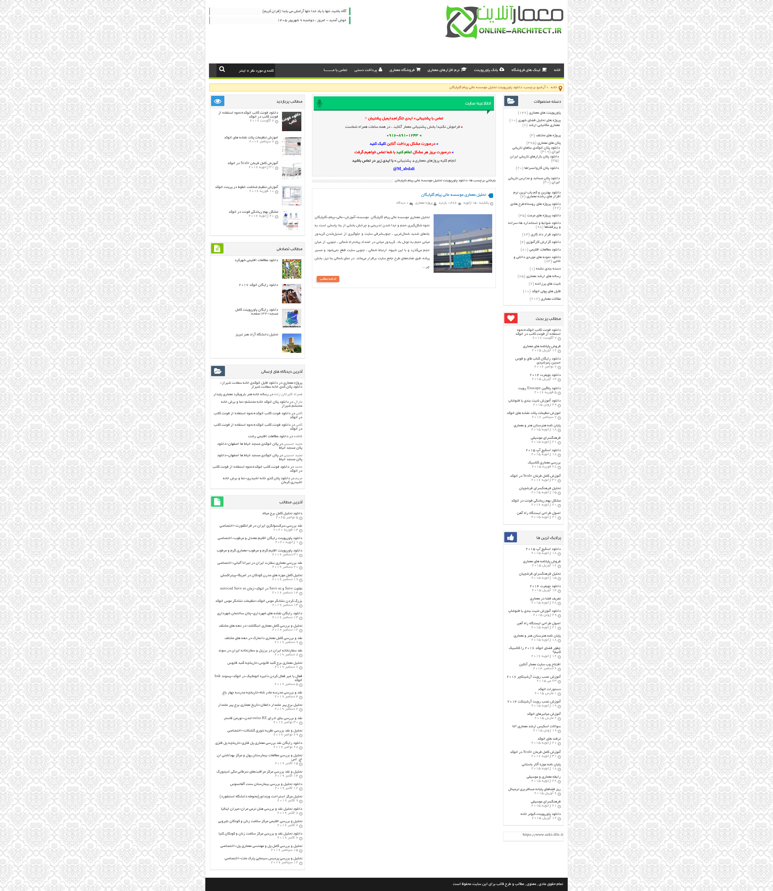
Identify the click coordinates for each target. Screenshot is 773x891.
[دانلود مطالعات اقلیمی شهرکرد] (291, 278)
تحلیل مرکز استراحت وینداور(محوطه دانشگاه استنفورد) (261, 797)
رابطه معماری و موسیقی (544, 777)
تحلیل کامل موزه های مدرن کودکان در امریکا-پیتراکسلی (261, 575)
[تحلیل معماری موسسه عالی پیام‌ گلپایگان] (463, 272)
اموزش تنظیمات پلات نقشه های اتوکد (534, 413)
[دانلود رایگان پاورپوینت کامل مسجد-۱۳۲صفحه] (291, 327)
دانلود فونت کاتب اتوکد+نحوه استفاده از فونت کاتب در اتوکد (538, 332)
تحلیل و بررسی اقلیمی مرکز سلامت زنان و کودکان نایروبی (260, 821)
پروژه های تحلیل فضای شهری (539, 120)
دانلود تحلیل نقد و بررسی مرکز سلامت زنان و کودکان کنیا (260, 834)
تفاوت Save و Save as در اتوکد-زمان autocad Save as (261, 589)
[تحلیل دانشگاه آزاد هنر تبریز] (291, 352)
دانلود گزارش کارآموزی (543, 242)
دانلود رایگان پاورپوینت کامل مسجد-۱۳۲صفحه (256, 312)
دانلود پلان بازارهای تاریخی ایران (534, 157)
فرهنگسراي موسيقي (546, 438)
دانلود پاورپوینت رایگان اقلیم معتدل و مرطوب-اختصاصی (260, 538)
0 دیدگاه (402, 203)
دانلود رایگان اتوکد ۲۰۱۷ (258, 285)
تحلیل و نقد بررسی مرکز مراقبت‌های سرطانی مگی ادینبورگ (259, 772)
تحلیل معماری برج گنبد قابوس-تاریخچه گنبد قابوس (264, 663)
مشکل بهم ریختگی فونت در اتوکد (536, 501)
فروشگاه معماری (402, 70)
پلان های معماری (549, 143)
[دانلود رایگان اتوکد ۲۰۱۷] (291, 303)
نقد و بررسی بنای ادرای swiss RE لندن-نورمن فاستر (263, 718)
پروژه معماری (424, 203)
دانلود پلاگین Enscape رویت (539, 388)
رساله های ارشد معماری (543, 276)
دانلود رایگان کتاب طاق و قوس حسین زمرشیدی (538, 361)
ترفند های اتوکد (549, 739)
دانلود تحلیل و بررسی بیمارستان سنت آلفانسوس (266, 784)
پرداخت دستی (365, 70)
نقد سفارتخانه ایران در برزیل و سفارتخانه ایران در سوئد (260, 651)
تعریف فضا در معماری (545, 599)
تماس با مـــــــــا (335, 70)
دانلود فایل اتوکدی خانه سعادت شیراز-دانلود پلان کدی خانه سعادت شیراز (261, 385)
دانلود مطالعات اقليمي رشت (268, 436)
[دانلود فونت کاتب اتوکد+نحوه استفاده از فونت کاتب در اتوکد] (291, 130)
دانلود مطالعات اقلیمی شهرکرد (256, 260)
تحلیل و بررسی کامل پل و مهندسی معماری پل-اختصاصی (261, 846)
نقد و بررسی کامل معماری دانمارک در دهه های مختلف (263, 638)
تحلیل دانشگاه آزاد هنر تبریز (257, 335)
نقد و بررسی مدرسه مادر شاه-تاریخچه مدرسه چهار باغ (262, 693)
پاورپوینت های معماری (545, 113)
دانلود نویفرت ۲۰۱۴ (545, 375)
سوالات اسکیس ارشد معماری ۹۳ (536, 726)
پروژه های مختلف (548, 135)
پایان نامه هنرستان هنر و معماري (537, 426)
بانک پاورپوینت (486, 70)
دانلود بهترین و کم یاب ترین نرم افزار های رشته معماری (537, 195)
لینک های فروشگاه (526, 70)
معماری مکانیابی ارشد (544, 125)
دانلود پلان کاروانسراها (541, 168)
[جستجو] (222, 69)
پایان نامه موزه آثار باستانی (541, 765)
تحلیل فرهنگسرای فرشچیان (540, 488)
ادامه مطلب (328, 279)
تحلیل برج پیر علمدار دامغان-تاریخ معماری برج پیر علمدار (260, 705)
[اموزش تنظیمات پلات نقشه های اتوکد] (291, 155)
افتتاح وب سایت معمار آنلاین (540, 665)
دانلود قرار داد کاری (546, 235)
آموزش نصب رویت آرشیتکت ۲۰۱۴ (534, 702)
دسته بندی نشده (548, 269)
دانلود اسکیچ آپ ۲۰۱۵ (543, 450)
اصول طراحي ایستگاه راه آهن (539, 513)
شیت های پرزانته (548, 284)
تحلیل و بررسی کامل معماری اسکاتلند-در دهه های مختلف (260, 626)
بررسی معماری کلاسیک (544, 463)
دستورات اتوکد (549, 689)
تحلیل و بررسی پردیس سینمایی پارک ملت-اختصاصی (263, 858)
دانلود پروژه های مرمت (544, 216)
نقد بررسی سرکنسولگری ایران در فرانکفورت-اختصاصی (261, 526)
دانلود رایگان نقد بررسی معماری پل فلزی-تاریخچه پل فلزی (258, 743)
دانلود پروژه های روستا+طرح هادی (535, 204)
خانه (557, 70)
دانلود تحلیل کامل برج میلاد (282, 513)
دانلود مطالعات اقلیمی (545, 250)
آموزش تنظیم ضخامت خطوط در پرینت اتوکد (246, 187)
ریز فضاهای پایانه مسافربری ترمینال (534, 789)
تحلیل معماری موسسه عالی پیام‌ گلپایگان (453, 195)
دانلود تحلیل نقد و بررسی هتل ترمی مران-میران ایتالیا (261, 809)
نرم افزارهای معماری (444, 70)
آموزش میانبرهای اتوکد (544, 714)
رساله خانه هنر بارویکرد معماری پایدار (241, 394)
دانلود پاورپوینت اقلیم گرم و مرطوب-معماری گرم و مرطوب (259, 551)
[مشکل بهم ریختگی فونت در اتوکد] (291, 229)
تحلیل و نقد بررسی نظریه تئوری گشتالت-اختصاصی (264, 731)
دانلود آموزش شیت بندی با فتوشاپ (534, 401)
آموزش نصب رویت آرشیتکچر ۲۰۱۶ (534, 677)
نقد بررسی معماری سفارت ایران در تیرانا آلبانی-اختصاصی (259, 563)
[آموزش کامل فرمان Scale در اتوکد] (291, 180)
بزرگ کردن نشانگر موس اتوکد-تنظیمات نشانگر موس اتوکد (258, 601)
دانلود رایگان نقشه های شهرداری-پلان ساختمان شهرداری (259, 613)
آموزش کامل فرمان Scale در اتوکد (535, 476)
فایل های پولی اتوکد (546, 291)
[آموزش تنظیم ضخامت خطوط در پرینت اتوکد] (291, 205)
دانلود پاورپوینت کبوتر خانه (541, 814)
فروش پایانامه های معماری (542, 346)
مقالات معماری (551, 299)
